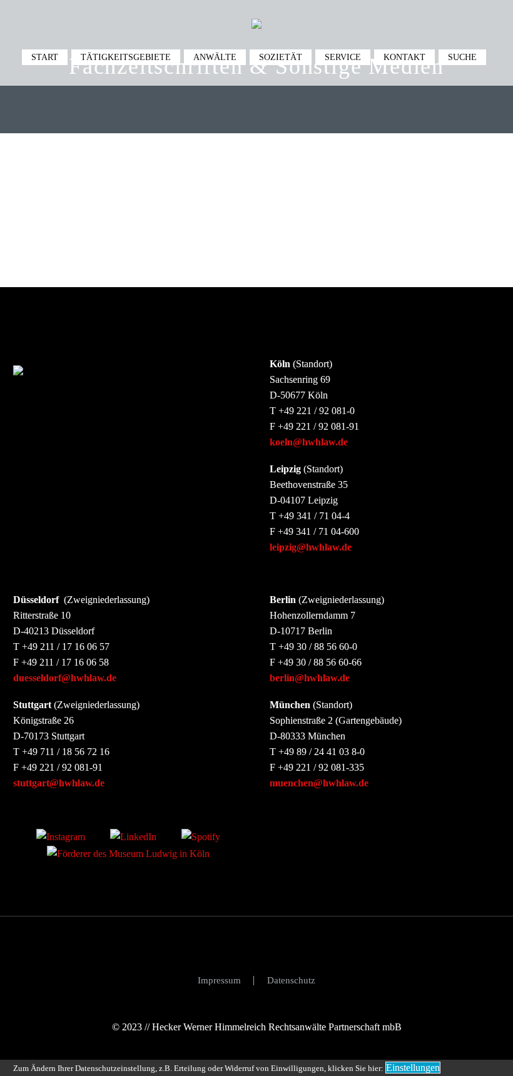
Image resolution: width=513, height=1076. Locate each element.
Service (343, 57)
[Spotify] (201, 836)
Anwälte (214, 57)
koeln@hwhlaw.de (309, 442)
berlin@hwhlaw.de (310, 677)
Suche (462, 57)
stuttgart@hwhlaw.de (58, 783)
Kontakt (404, 57)
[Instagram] (61, 836)
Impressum (219, 980)
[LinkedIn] (133, 836)
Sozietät (280, 57)
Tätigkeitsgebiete (126, 57)
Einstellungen (413, 1067)
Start (44, 57)
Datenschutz (291, 980)
